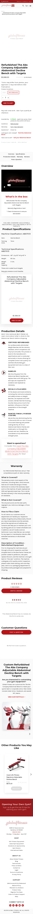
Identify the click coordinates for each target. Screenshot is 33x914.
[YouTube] (20, 905)
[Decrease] (2, 98)
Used (4, 92)
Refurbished (13, 92)
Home (3, 11)
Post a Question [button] (16, 632)
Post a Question (16, 159)
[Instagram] (16, 905)
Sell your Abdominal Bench (22, 137)
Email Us (13, 130)
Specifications (20, 154)
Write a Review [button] (16, 591)
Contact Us (25, 1)
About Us (19, 1)
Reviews (27, 156)
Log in (30, 1)
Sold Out (16, 788)
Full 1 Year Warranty (17, 127)
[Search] (23, 5)
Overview (11, 154)
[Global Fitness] (7, 5)
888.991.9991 (5, 1)
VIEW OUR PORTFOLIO (16, 697)
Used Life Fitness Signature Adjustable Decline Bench (14, 777)
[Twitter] (13, 905)
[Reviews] (24, 77)
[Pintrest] (23, 905)
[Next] (29, 734)
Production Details (9, 156)
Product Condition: (7, 89)
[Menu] (30, 5)
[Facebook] (10, 905)
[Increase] (8, 98)
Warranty (20, 156)
